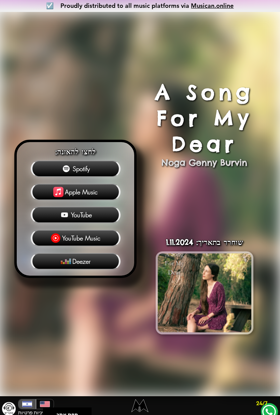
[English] (45, 404)
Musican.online (212, 6)
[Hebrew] (27, 404)
